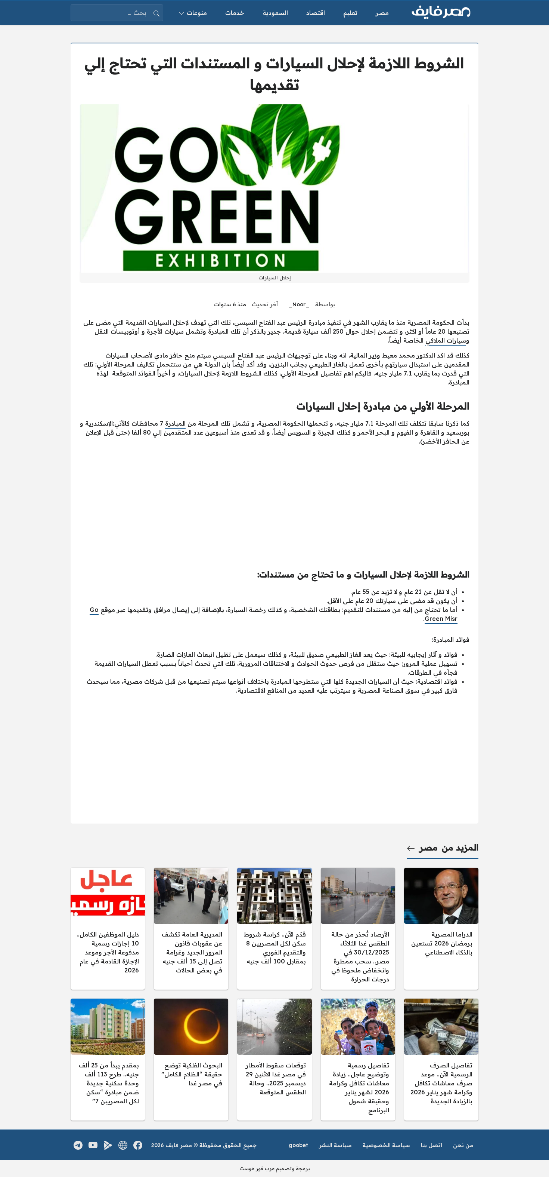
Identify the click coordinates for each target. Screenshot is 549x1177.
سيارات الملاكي (445, 340)
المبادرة (175, 423)
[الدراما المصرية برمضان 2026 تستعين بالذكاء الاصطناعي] (441, 929)
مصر (428, 847)
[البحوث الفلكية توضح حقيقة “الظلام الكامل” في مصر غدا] (191, 1060)
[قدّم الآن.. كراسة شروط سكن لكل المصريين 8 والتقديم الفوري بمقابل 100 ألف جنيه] (274, 929)
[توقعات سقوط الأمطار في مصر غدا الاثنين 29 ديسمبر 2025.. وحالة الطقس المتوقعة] (274, 1060)
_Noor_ (299, 304)
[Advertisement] (274, 504)
